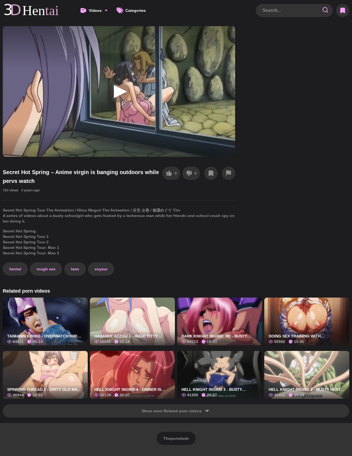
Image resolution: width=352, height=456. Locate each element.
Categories (135, 10)
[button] (119, 92)
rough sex (46, 269)
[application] (119, 91)
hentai (15, 269)
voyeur (101, 269)
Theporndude (176, 438)
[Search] (325, 10)
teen (75, 269)
